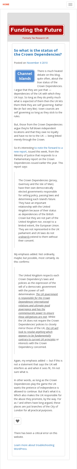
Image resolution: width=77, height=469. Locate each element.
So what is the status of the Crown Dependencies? (38, 52)
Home (6, 4)
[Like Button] (17, 421)
